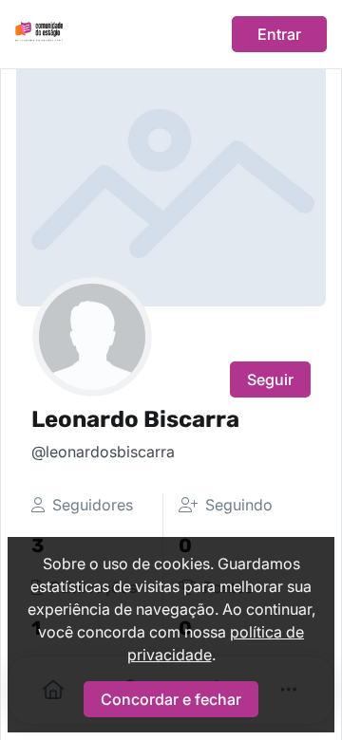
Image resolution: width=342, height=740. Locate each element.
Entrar (279, 34)
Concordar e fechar (171, 699)
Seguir (270, 379)
